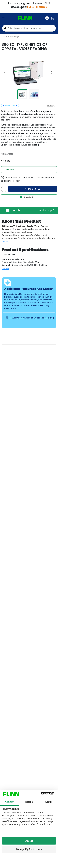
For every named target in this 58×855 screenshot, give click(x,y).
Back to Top (45, 210)
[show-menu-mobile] (3, 18)
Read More (5, 241)
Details (16, 210)
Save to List (29, 197)
